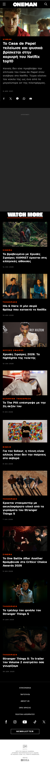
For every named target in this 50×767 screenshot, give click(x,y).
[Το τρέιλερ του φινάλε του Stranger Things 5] (25, 590)
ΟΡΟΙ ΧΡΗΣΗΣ (25, 708)
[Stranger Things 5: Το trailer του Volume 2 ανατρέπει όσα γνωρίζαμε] (25, 638)
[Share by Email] (30, 98)
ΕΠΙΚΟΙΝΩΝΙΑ (25, 688)
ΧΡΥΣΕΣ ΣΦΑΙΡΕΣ (13, 350)
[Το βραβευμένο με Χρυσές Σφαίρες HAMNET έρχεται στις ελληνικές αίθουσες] (25, 234)
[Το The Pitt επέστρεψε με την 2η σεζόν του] (25, 382)
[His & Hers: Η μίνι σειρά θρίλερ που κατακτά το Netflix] (25, 286)
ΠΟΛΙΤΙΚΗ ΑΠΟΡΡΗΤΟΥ (25, 714)
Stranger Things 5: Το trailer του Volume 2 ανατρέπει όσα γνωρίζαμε (23, 662)
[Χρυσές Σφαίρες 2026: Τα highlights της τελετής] (25, 334)
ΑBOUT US (25, 701)
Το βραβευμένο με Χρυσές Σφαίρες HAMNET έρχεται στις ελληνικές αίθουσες (25, 258)
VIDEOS (7, 39)
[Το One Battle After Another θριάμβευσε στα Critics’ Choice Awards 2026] (25, 538)
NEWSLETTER (25, 731)
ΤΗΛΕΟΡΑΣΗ (10, 302)
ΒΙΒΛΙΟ (7, 447)
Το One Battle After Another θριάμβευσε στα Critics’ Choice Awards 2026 (25, 562)
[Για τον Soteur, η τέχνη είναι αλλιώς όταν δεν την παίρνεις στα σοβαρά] (25, 431)
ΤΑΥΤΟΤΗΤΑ (25, 694)
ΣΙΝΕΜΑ (7, 250)
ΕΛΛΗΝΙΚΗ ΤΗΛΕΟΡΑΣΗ (17, 399)
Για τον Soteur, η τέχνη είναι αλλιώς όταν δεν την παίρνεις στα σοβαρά (24, 455)
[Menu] (4, 4)
